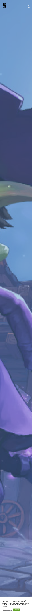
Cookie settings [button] (7, 610)
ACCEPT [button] (16, 610)
